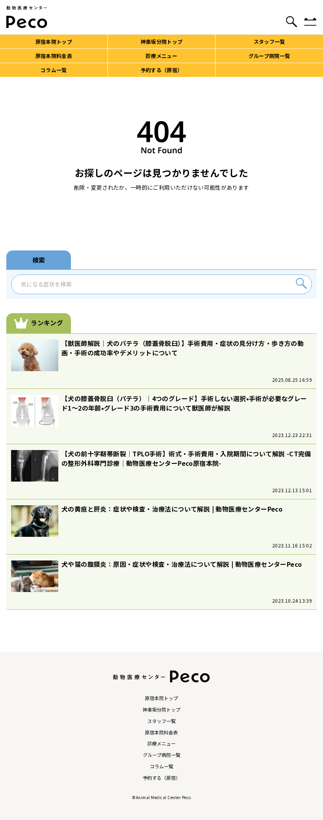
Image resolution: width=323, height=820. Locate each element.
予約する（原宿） (161, 778)
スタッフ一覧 (161, 721)
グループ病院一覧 (161, 755)
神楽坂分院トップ (161, 709)
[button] (301, 284)
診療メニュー (161, 743)
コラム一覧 (161, 766)
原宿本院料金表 (161, 732)
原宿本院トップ (161, 698)
